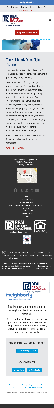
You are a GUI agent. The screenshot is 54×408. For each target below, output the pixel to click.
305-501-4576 (31, 10)
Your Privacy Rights (35, 387)
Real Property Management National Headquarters (26, 205)
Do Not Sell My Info (18, 387)
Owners (32, 7)
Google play (36, 370)
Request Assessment (27, 32)
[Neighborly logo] (27, 2)
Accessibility (39, 385)
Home (4, 39)
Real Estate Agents (26, 202)
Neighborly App (26, 208)
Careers (26, 217)
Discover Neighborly (26, 351)
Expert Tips (42, 7)
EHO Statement (26, 211)
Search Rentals (12, 7)
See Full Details (17, 147)
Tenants (24, 7)
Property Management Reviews (17, 39)
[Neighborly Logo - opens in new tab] (27, 296)
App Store (20, 370)
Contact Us (26, 197)
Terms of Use (14, 385)
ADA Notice (13, 258)
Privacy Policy (27, 385)
